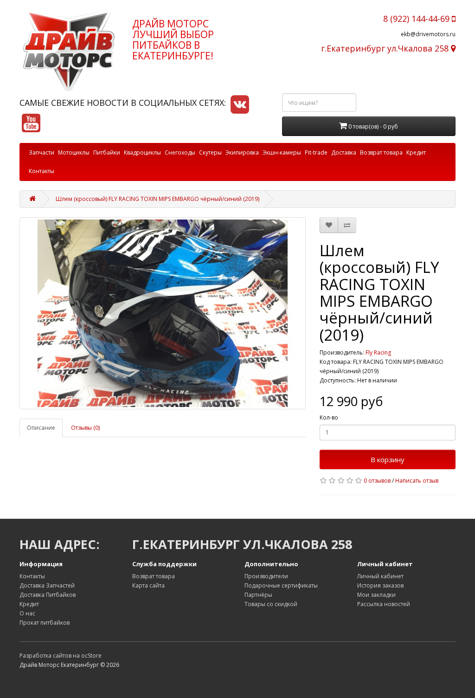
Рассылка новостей (383, 604)
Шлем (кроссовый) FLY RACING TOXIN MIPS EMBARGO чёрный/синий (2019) (157, 199)
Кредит (416, 152)
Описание (41, 428)
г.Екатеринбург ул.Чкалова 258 (386, 48)
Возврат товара (381, 152)
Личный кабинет (380, 576)
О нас (27, 613)
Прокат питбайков (44, 623)
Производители (266, 576)
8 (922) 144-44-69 (417, 18)
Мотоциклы (74, 152)
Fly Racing (378, 352)
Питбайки (106, 152)
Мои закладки (376, 595)
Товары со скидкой (270, 604)
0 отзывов (377, 481)
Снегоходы (180, 152)
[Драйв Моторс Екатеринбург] (68, 50)
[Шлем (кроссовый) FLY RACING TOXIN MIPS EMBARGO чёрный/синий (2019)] (162, 313)
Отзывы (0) (85, 428)
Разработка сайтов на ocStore (60, 655)
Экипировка (242, 152)
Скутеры (210, 152)
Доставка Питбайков (47, 595)
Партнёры (258, 595)
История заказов (380, 585)
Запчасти (41, 152)
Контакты (41, 171)
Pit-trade (316, 152)
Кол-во (329, 417)
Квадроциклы (142, 152)
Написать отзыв (416, 481)
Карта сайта (148, 585)
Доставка (343, 152)
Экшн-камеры (282, 152)
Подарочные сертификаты (281, 585)
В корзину (387, 459)
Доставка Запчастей (47, 585)
